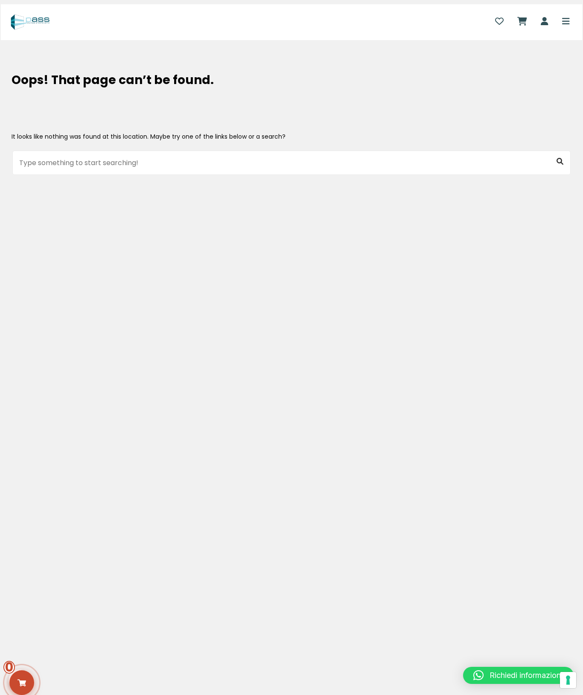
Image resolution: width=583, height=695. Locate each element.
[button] (518, 675)
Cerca (560, 161)
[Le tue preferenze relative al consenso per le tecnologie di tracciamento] (568, 680)
